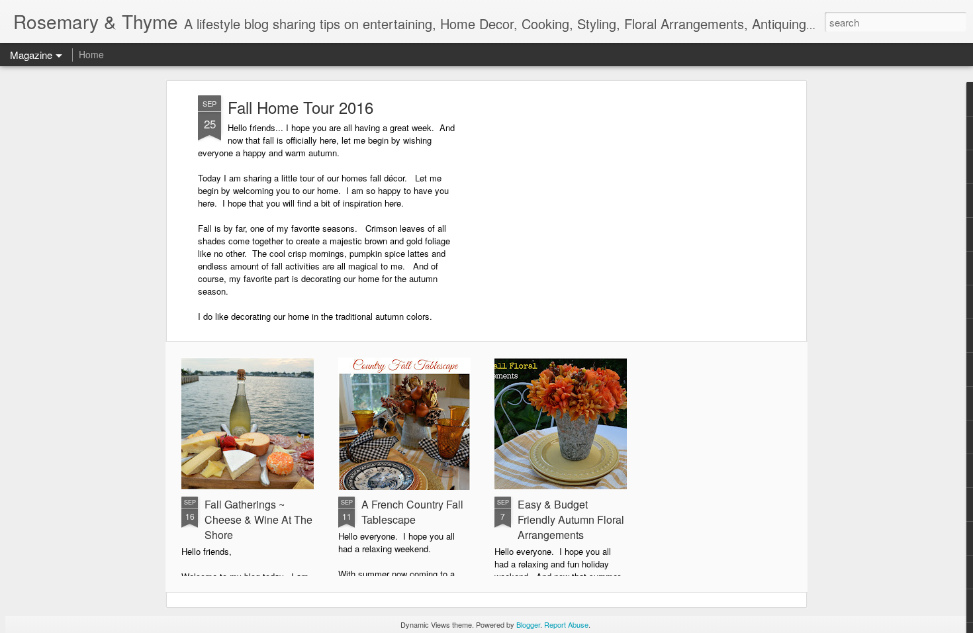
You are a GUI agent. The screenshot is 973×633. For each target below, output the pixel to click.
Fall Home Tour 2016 (300, 107)
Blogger (528, 624)
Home (91, 54)
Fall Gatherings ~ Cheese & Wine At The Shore (258, 519)
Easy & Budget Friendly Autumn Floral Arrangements (571, 519)
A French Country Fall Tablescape (412, 512)
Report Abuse (566, 624)
